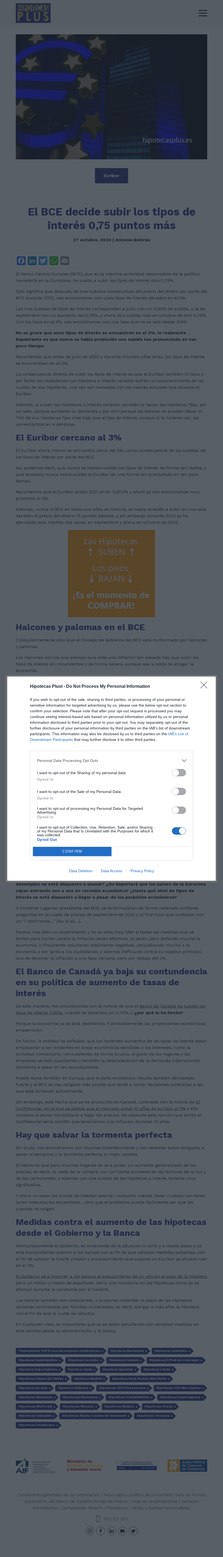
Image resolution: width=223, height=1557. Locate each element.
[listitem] (111, 761)
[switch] (179, 772)
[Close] (205, 687)
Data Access (111, 871)
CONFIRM (72, 851)
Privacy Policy (142, 871)
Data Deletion (80, 871)
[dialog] (111, 778)
